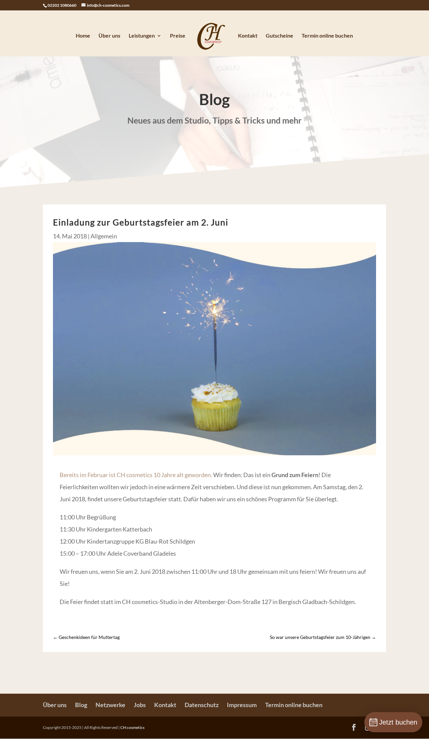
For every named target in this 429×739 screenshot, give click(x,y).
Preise (177, 36)
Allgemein (103, 236)
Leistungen (142, 36)
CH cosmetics (132, 727)
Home (83, 36)
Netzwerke (110, 704)
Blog (81, 704)
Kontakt (247, 36)
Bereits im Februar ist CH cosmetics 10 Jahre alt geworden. (136, 474)
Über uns (109, 36)
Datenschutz (202, 704)
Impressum (242, 704)
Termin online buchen (327, 36)
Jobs (140, 704)
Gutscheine (279, 36)
